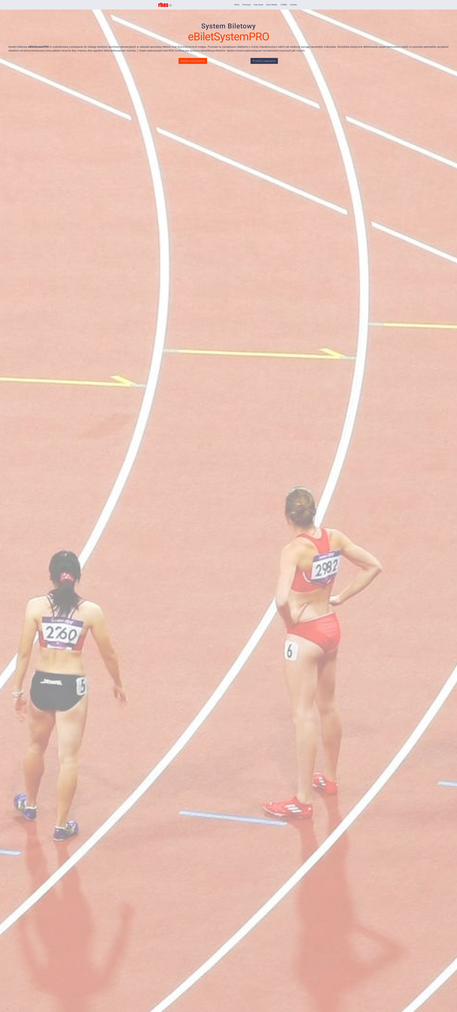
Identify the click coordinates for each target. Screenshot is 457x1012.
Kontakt (293, 5)
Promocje (247, 5)
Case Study (258, 5)
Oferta (236, 5)
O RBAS (284, 5)
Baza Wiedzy (271, 5)
